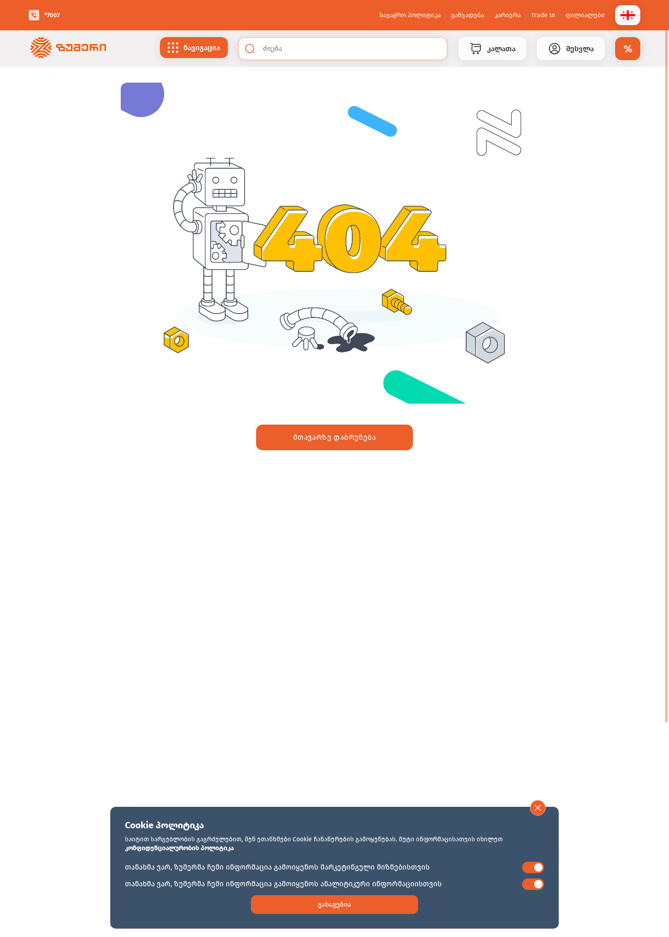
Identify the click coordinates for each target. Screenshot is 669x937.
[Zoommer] (68, 48)
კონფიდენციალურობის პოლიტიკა (179, 848)
